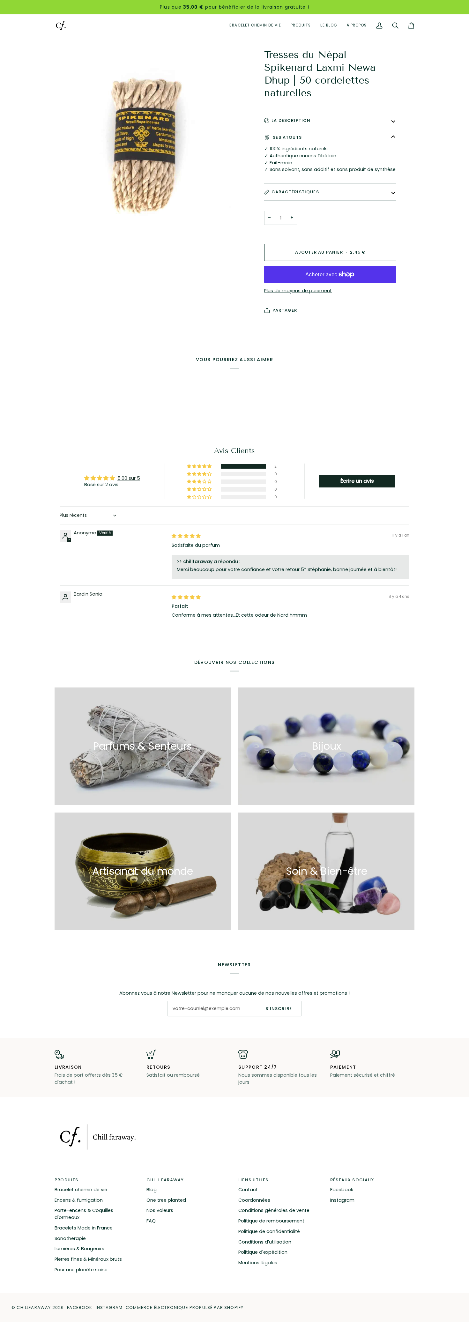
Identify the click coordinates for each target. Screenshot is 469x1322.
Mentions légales (257, 1262)
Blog (151, 1189)
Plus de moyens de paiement (298, 290)
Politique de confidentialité (269, 1231)
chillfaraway (34, 1307)
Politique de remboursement (271, 1221)
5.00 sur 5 (128, 478)
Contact (248, 1189)
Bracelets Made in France (84, 1228)
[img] (186, 536)
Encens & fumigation (79, 1200)
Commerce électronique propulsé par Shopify (184, 1307)
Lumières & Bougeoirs (79, 1248)
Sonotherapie (70, 1238)
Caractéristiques (295, 192)
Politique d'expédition (262, 1252)
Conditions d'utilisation (264, 1242)
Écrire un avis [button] (357, 481)
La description (291, 120)
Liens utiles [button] (253, 1180)
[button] (301, 25)
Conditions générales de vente (273, 1210)
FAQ (151, 1221)
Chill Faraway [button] (165, 1180)
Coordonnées (254, 1200)
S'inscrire (278, 1009)
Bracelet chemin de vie (81, 1189)
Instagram (342, 1200)
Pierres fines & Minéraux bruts (88, 1259)
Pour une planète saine (81, 1269)
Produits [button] (66, 1180)
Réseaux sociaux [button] (352, 1180)
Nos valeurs (159, 1210)
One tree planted (166, 1200)
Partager (284, 310)
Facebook (341, 1189)
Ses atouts (287, 137)
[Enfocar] (144, 138)
